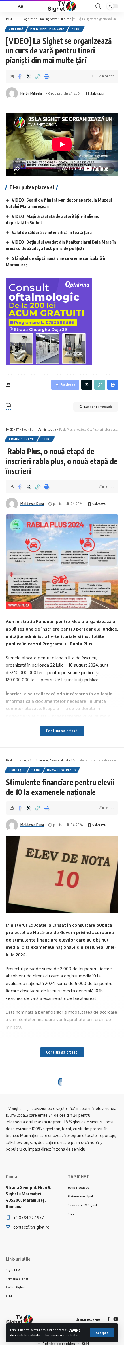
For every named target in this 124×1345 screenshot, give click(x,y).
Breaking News (22, 1091)
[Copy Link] (37, 76)
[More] (55, 1129)
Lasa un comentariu (98, 406)
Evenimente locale (47, 28)
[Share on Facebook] (20, 76)
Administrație (22, 439)
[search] (98, 6)
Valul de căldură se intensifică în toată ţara (52, 232)
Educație (17, 770)
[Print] (46, 76)
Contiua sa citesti (62, 730)
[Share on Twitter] (29, 76)
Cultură (16, 28)
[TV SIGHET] (61, 6)
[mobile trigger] (11, 6)
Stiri (76, 28)
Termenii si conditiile (61, 1335)
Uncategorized (61, 770)
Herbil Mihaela (31, 93)
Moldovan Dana (32, 504)
